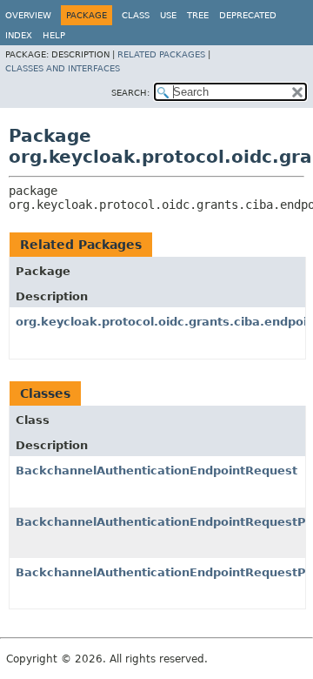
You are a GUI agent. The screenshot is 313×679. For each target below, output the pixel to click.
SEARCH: (130, 92)
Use (168, 15)
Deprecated (247, 15)
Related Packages (161, 54)
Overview (28, 15)
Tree (198, 15)
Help (54, 35)
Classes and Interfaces (62, 68)
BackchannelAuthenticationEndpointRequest (156, 470)
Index (18, 35)
